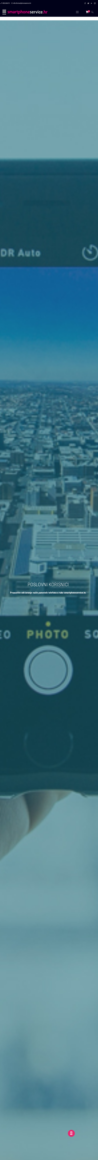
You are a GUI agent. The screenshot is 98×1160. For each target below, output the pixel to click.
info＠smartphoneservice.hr (22, 3)
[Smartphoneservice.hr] (25, 12)
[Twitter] (88, 3)
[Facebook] (85, 3)
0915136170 (6, 3)
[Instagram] (95, 3)
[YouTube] (91, 3)
